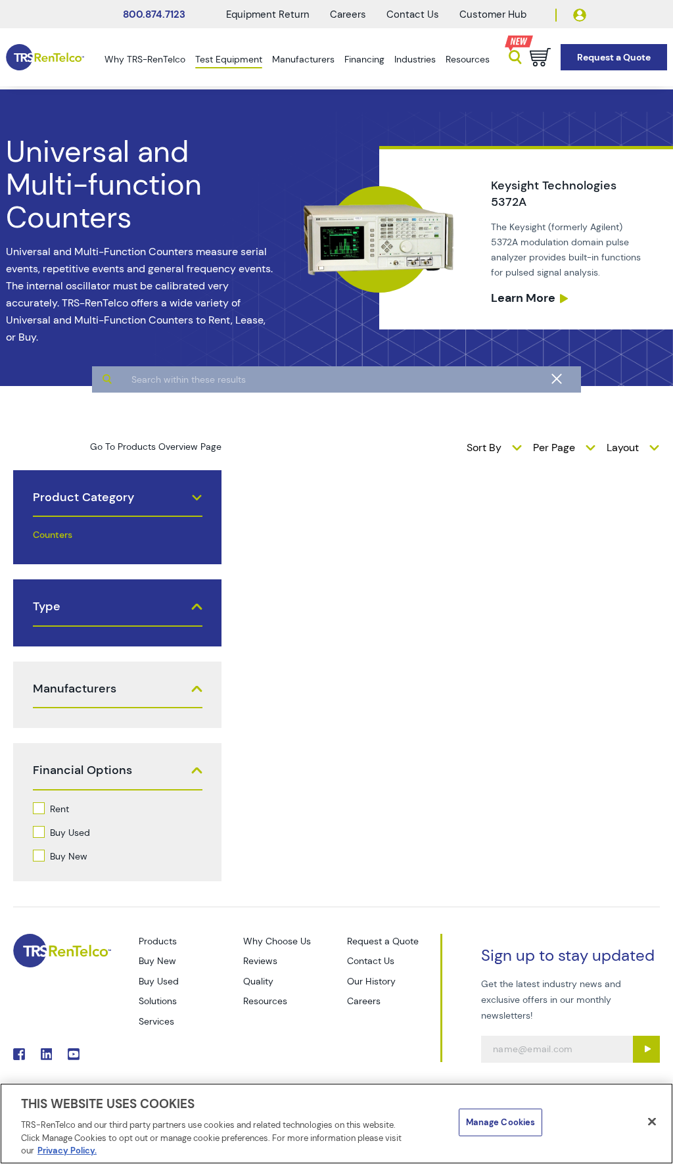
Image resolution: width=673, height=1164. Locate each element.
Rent (59, 808)
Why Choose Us (277, 941)
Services (156, 1021)
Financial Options (82, 770)
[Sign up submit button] (646, 1049)
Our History (371, 981)
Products (158, 941)
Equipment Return (268, 14)
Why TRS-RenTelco (144, 59)
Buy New (68, 856)
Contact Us (412, 14)
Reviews (260, 961)
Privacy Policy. (67, 1150)
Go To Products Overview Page (155, 446)
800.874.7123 (154, 14)
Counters (52, 535)
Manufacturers (303, 59)
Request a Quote (383, 941)
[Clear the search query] (556, 379)
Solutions (158, 1001)
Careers (348, 14)
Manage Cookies (501, 1122)
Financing (364, 59)
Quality (258, 981)
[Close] (652, 1121)
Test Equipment (228, 59)
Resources (468, 59)
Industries (415, 59)
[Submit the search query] (107, 379)
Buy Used (70, 832)
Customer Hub (492, 14)
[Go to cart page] (540, 57)
